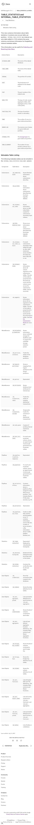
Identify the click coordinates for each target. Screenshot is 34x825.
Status (3, 769)
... (14, 10)
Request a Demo (5, 760)
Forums (3, 778)
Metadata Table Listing (9, 27)
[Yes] (13, 740)
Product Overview (6, 756)
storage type (23, 137)
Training (3, 787)
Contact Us (4, 795)
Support (3, 766)
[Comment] (21, 740)
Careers (3, 802)
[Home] (6, 4)
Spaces (3, 781)
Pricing (3, 763)
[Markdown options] (3, 20)
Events (3, 784)
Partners (3, 805)
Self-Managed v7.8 (6, 10)
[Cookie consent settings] (2, 823)
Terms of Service (20, 814)
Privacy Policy (9, 814)
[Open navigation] (30, 4)
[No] (17, 740)
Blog (2, 799)
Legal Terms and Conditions (23, 822)
